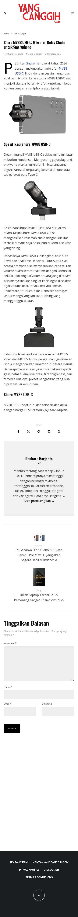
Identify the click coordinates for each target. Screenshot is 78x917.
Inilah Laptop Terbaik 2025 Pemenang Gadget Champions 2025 (39, 595)
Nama (8, 687)
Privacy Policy (29, 869)
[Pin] (38, 431)
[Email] (49, 431)
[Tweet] (28, 431)
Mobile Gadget (34, 53)
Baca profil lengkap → (39, 501)
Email (7, 703)
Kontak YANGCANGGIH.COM (51, 862)
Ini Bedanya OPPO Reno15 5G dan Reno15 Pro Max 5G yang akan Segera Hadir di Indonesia (39, 553)
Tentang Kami (18, 862)
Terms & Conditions (39, 877)
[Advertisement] (39, 796)
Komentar (10, 643)
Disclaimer (51, 869)
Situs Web (47, 703)
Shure (30, 63)
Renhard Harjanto (13, 53)
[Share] (19, 431)
